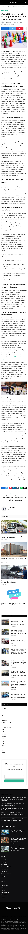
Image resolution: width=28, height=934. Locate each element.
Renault (3, 745)
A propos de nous (5, 885)
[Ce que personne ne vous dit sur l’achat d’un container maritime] (14, 549)
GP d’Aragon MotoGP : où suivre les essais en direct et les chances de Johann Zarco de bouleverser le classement (13, 799)
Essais (3, 729)
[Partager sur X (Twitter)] (12, 28)
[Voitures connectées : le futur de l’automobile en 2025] (5, 832)
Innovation (4, 734)
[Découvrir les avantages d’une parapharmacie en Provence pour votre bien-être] (5, 840)
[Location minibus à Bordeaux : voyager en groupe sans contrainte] (14, 527)
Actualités (4, 708)
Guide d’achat (5, 731)
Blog (3, 710)
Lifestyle (4, 736)
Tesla (3, 750)
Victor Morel (8, 22)
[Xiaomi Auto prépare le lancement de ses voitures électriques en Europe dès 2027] (5, 632)
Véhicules (4, 755)
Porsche (3, 743)
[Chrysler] (14, 2)
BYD (3, 715)
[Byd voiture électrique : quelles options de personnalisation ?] (5, 849)
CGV (2, 887)
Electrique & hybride (6, 727)
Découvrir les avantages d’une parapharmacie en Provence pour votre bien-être (18, 840)
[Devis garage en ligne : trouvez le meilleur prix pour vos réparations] (14, 572)
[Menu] (2, 2)
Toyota (3, 752)
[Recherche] (26, 2)
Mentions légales (5, 892)
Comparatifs (4, 720)
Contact (3, 897)
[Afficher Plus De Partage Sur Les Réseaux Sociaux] (25, 28)
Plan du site (4, 894)
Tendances (4, 10)
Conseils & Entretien (6, 722)
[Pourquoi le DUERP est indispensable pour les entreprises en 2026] (14, 594)
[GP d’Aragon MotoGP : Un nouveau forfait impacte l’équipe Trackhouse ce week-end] (5, 641)
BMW (3, 713)
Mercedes (4, 738)
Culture (3, 724)
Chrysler (3, 717)
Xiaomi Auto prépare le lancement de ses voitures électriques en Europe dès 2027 (18, 632)
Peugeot (4, 741)
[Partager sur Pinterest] (19, 28)
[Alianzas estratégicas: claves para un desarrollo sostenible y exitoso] (14, 39)
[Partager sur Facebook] (5, 28)
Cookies (3, 890)
